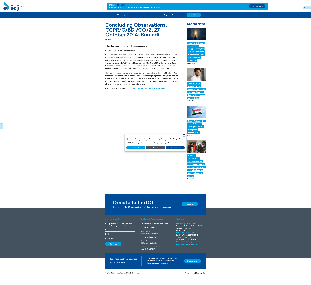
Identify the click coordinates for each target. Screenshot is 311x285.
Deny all (155, 147)
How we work (150, 15)
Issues (160, 15)
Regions (167, 15)
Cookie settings (175, 147)
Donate (194, 15)
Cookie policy (201, 273)
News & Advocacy (119, 15)
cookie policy (173, 143)
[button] (184, 135)
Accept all (136, 147)
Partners (182, 15)
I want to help (256, 6)
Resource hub (132, 15)
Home (108, 15)
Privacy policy (190, 273)
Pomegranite (136, 273)
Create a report (192, 261)
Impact (174, 15)
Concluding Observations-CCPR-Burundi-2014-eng (147, 88)
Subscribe (113, 244)
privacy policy (161, 143)
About (141, 15)
